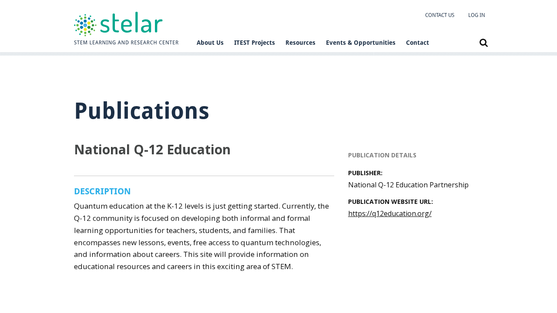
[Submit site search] (484, 43)
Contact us (439, 15)
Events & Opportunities (361, 42)
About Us (210, 42)
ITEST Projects (254, 42)
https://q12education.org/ (390, 213)
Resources (300, 42)
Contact (417, 42)
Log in (476, 15)
